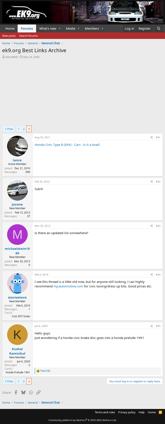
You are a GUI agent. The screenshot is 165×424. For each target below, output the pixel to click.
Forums (27, 28)
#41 (158, 137)
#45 (158, 326)
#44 (158, 274)
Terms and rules (105, 412)
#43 (158, 226)
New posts (9, 36)
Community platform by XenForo (83, 420)
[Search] (158, 28)
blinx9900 (12, 57)
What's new (47, 28)
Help (142, 412)
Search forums (28, 36)
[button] (60, 28)
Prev (10, 129)
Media (70, 28)
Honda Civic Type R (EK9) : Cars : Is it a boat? (67, 144)
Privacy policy (127, 412)
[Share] (151, 137)
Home (9, 28)
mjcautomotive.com (68, 286)
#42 (158, 181)
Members (92, 28)
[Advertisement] (82, 91)
